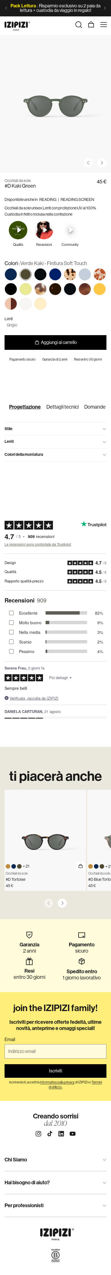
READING (47, 199)
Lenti (9, 441)
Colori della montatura (24, 454)
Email (10, 1039)
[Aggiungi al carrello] (80, 866)
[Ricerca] (78, 24)
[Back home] (17, 24)
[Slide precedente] (6, 8)
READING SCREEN (77, 199)
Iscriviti (55, 1071)
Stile (9, 428)
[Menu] (103, 24)
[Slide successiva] (104, 8)
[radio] (11, 274)
